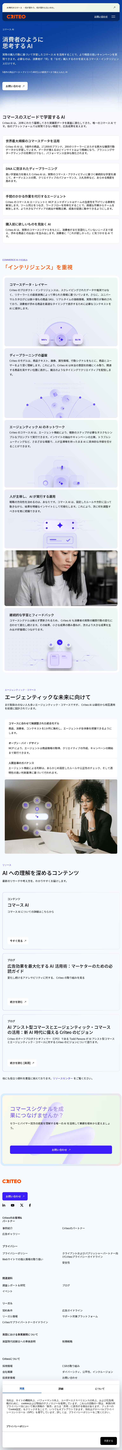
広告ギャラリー (11, 1234)
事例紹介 (7, 1228)
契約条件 (7, 1310)
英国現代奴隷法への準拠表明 (18, 1341)
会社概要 (7, 1372)
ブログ (66, 1285)
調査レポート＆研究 (13, 1285)
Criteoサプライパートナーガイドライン (25, 1322)
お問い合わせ (101, 16)
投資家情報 (8, 1378)
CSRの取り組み (71, 1366)
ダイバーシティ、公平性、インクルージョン (87, 1372)
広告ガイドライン (72, 1310)
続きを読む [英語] (20, 1063)
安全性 (66, 1262)
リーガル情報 (10, 1316)
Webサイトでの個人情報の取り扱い (22, 1259)
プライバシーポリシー (15, 1253)
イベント (7, 1291)
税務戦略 (67, 1341)
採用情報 (7, 1366)
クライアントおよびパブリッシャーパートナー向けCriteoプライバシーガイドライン (90, 1254)
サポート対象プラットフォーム (80, 1316)
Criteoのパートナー (73, 1228)
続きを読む (16, 1002)
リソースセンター (63, 1078)
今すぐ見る (16, 941)
